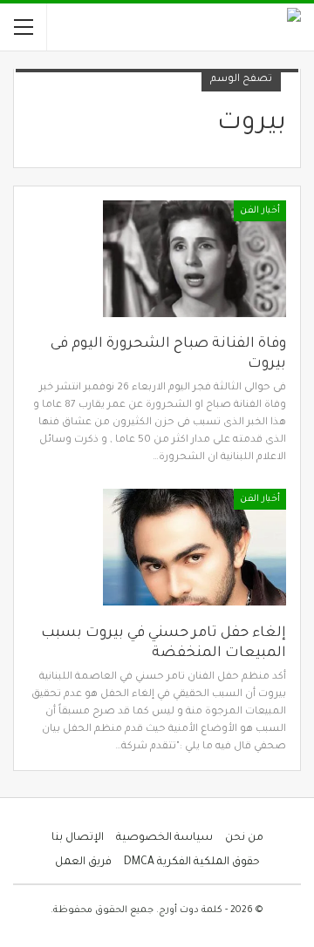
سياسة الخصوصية (164, 838)
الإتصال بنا (77, 838)
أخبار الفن (260, 211)
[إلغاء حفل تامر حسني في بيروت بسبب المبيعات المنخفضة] (194, 547)
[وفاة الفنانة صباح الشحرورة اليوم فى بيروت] (194, 258)
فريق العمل (83, 862)
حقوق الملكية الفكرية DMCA (192, 862)
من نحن (244, 838)
